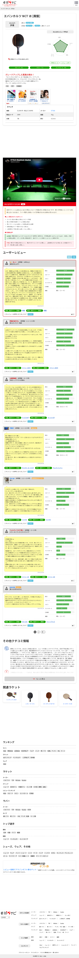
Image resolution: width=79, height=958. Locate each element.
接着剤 (33, 856)
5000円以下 (24, 751)
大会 (40, 945)
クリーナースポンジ (42, 856)
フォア (32, 751)
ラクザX (24, 520)
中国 (9, 833)
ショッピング (64, 945)
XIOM (29, 810)
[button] (18, 44)
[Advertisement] (19, 141)
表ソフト (43, 751)
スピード (10, 793)
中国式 (12, 428)
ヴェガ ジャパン (58, 468)
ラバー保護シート (23, 856)
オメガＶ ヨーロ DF (28, 468)
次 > (43, 632)
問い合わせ (56, 952)
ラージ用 (33, 816)
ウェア (12, 853)
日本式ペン (13, 787)
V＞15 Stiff (25, 418)
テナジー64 (51, 577)
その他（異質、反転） (40, 787)
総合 (4, 751)
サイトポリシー (35, 952)
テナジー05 (25, 577)
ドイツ (14, 833)
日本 (4, 833)
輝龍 (23, 310)
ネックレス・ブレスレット (65, 853)
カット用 (29, 787)
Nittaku (18, 780)
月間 (74, 257)
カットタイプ (24, 839)
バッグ (41, 853)
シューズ (6, 853)
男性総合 (10, 751)
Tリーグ (73, 945)
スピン (16, 793)
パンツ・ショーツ (21, 853)
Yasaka (24, 780)
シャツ (30, 853)
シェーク (6, 787)
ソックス (47, 853)
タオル (53, 853)
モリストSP (51, 418)
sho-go (12, 478)
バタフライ (6, 780)
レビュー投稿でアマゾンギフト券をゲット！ (20, 870)
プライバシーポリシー (24, 952)
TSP (13, 780)
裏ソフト (6, 816)
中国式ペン (21, 787)
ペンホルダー (17, 757)
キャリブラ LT (50, 622)
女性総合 (17, 751)
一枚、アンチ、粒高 (23, 816)
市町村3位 (34, 428)
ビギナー (18, 587)
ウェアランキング (44, 947)
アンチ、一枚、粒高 (60, 926)
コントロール (24, 793)
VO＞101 (24, 622)
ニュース (47, 945)
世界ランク (55, 945)
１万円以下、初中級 (28, 757)
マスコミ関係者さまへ (46, 952)
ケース (35, 853)
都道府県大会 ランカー (37, 478)
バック (37, 751)
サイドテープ (13, 856)
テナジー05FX (26, 368)
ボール (5, 856)
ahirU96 (12, 587)
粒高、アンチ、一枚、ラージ (56, 751)
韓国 (18, 833)
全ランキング (7, 757)
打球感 (31, 793)
